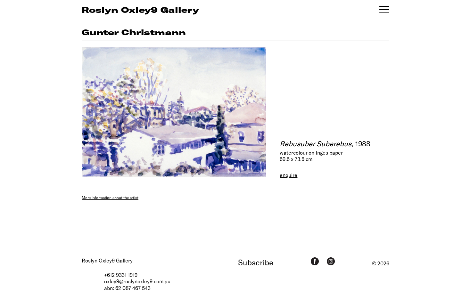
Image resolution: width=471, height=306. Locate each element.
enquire (288, 175)
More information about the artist (110, 197)
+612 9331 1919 (120, 275)
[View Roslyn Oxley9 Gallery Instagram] (331, 261)
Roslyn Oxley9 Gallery (107, 260)
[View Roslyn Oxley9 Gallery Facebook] (315, 261)
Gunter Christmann (134, 32)
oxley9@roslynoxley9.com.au (137, 281)
